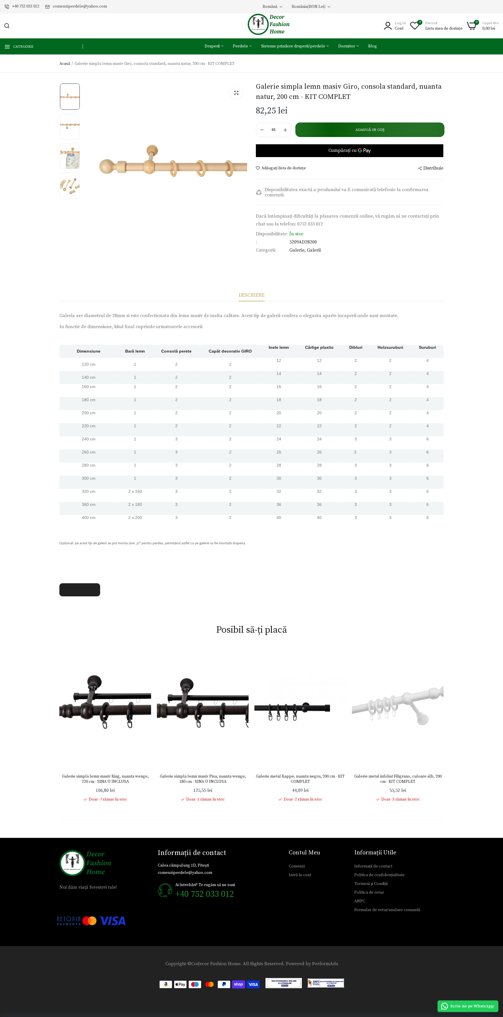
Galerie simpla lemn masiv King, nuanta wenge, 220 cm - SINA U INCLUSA (105, 779)
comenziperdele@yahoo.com (80, 6)
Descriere (252, 295)
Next (443, 724)
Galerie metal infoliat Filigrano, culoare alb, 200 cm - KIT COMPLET (398, 779)
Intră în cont (300, 875)
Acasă (64, 63)
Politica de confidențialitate (379, 875)
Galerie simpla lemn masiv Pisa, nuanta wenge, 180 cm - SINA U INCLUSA (203, 779)
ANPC (359, 901)
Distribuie (433, 168)
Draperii (213, 46)
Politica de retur (369, 892)
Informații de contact (373, 866)
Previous (59, 724)
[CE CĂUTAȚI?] (6, 25)
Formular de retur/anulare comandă (387, 910)
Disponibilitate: (272, 234)
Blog (372, 46)
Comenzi (297, 866)
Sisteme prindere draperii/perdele (293, 46)
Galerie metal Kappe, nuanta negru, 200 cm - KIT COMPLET (300, 779)
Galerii (314, 250)
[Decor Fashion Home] (272, 25)
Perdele (241, 46)
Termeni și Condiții (371, 883)
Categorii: (266, 250)
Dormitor (347, 46)
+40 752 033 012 (25, 6)
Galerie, (298, 250)
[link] (141, 657)
